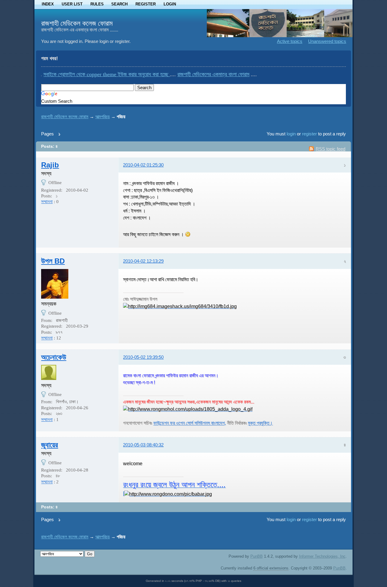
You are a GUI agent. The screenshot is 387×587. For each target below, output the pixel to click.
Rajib (50, 165)
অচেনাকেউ (53, 357)
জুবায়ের (49, 445)
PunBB (256, 556)
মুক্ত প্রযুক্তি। (260, 423)
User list (72, 4)
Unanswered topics (327, 41)
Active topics (289, 41)
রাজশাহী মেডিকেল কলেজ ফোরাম (77, 23)
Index (48, 4)
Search (119, 4)
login (291, 133)
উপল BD (53, 261)
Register (145, 4)
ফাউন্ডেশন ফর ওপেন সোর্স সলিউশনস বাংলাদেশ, (189, 423)
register (309, 133)
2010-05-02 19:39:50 (143, 357)
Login (170, 4)
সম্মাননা (47, 201)
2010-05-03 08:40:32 (143, 444)
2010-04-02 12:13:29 (143, 261)
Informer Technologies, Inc (322, 556)
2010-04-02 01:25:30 (143, 164)
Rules (97, 4)
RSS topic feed (330, 148)
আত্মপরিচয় (102, 116)
